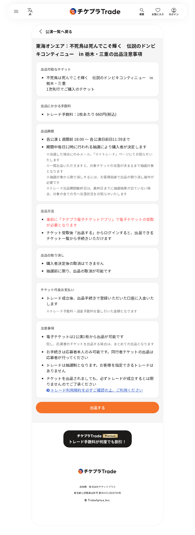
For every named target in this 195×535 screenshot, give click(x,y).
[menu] (16, 11)
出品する (97, 407)
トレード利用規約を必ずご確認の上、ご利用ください (96, 390)
